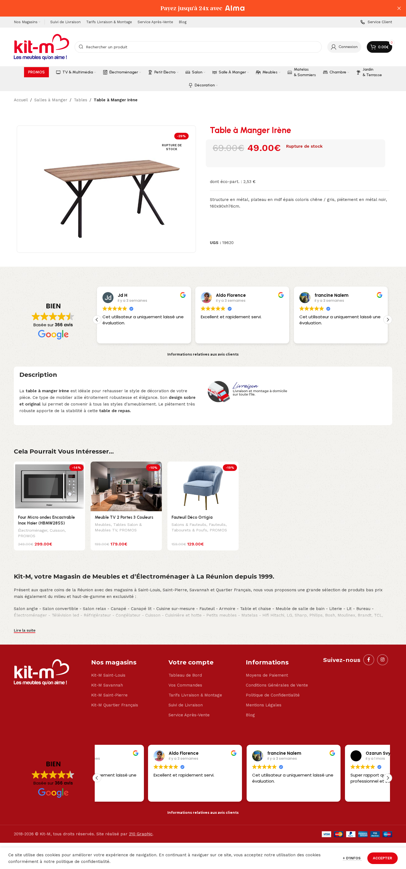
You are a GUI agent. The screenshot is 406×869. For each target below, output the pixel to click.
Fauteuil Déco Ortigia (192, 517)
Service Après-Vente (189, 714)
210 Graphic (140, 833)
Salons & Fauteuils (189, 524)
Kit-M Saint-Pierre (109, 695)
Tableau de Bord (185, 675)
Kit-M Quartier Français (114, 705)
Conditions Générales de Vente (277, 685)
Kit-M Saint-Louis (108, 675)
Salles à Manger (50, 99)
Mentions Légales (263, 705)
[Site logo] (41, 46)
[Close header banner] (399, 8)
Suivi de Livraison (185, 705)
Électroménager (32, 530)
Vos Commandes (185, 685)
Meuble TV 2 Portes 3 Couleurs (124, 517)
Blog (250, 714)
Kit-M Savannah (107, 685)
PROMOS (26, 536)
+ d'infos (352, 858)
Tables (80, 99)
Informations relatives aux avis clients (203, 354)
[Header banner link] (194, 8)
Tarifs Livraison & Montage (195, 695)
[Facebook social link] (368, 659)
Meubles (103, 524)
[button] (388, 320)
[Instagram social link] (382, 659)
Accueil (21, 99)
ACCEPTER (382, 858)
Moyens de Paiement (267, 675)
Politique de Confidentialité (273, 695)
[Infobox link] (376, 22)
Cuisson (57, 530)
